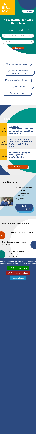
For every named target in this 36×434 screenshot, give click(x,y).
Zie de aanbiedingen (23, 207)
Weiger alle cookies (19, 273)
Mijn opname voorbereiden (18, 64)
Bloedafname (20, 87)
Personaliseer (18, 278)
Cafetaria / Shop (18, 93)
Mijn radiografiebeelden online (18, 80)
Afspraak (29, 11)
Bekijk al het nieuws (18, 167)
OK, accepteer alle (18, 268)
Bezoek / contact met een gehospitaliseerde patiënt (20, 72)
